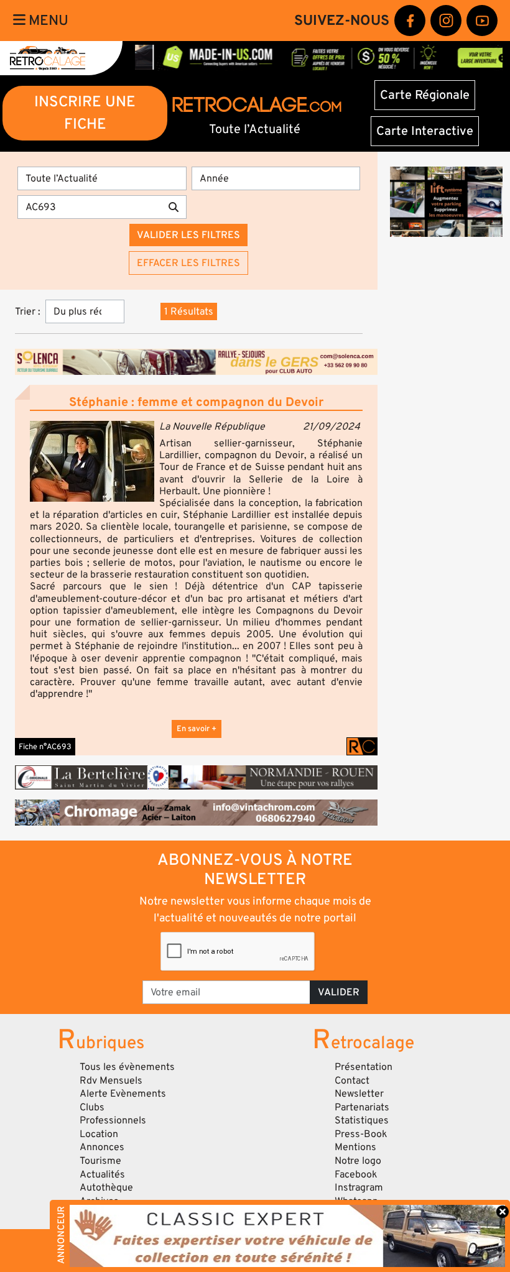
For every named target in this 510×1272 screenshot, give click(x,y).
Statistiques (362, 1120)
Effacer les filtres (188, 263)
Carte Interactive (424, 131)
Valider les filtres (188, 235)
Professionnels (113, 1120)
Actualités (102, 1174)
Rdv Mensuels (111, 1080)
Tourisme (100, 1161)
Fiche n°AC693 (45, 746)
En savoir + (196, 728)
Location (99, 1134)
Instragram (359, 1187)
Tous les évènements (127, 1067)
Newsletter (359, 1093)
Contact (352, 1080)
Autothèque (106, 1187)
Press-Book (361, 1134)
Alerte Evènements (123, 1093)
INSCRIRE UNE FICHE (85, 112)
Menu (47, 20)
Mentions (355, 1147)
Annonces (102, 1147)
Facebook (356, 1174)
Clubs (92, 1107)
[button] (92, 461)
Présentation (363, 1067)
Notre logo (358, 1161)
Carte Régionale (425, 95)
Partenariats (362, 1107)
